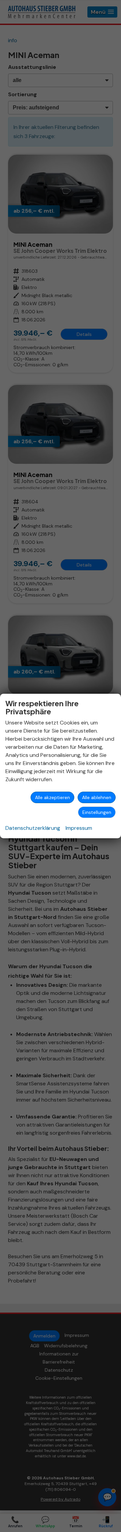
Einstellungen (96, 812)
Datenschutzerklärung (32, 827)
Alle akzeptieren (52, 797)
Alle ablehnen (96, 797)
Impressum (79, 827)
